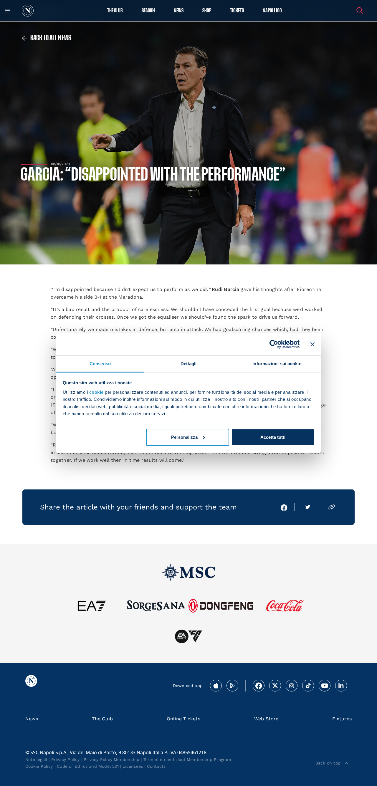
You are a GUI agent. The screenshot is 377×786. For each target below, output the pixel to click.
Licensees (133, 766)
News (31, 719)
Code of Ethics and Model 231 (88, 766)
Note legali (36, 759)
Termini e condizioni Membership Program (187, 759)
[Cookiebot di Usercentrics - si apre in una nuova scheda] (274, 344)
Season (148, 10)
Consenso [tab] (100, 363)
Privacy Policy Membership (111, 759)
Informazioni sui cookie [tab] (276, 363)
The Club (102, 719)
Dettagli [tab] (189, 363)
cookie (96, 392)
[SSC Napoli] (28, 10)
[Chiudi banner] (312, 344)
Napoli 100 (272, 10)
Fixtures (342, 719)
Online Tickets (183, 719)
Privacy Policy (65, 759)
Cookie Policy (39, 766)
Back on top (327, 763)
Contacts (156, 766)
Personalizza (184, 437)
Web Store (266, 719)
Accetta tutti (272, 437)
